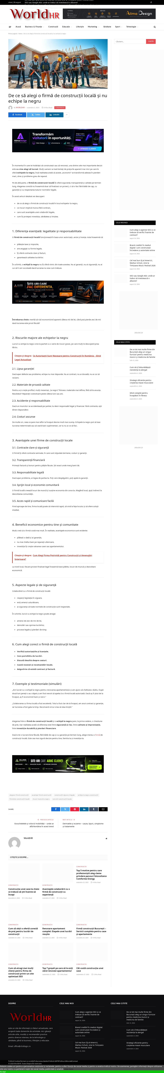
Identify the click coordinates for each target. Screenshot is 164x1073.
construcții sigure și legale (65, 795)
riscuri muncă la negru (41, 799)
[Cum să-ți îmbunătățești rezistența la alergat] (120, 370)
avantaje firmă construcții (41, 795)
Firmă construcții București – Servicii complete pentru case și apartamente (91, 931)
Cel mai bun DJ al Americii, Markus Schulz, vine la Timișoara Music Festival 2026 (142, 263)
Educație (66, 27)
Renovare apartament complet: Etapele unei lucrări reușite (57, 931)
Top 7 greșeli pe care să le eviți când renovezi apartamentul (57, 969)
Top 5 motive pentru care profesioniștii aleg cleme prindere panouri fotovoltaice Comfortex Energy (91, 874)
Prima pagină (12, 33)
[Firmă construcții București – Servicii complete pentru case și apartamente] (92, 912)
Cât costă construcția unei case (89, 969)
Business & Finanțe (33, 27)
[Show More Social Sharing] (66, 114)
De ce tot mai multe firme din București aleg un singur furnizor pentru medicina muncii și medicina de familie (142, 353)
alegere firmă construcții (19, 795)
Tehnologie (131, 27)
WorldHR (20, 107)
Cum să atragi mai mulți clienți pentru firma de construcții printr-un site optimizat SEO (21, 972)
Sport (117, 27)
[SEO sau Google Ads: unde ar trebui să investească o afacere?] (120, 278)
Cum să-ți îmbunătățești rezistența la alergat (140, 368)
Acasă (18, 27)
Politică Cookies (14, 1061)
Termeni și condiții (27, 1061)
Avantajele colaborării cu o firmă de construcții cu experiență (56, 892)
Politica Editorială (65, 1061)
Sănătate (107, 27)
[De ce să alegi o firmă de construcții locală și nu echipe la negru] (58, 64)
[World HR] (34, 14)
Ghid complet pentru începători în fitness (139, 394)
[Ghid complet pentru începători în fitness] (120, 396)
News (20, 33)
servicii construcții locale (62, 799)
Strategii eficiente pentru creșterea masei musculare (141, 381)
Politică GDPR (54, 1061)
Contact (75, 1061)
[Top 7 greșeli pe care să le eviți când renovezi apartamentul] (58, 952)
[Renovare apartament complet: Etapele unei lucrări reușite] (58, 912)
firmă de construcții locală (19, 799)
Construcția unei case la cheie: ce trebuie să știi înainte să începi (23, 892)
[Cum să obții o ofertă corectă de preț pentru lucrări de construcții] (24, 912)
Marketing (92, 27)
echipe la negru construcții (88, 795)
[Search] (154, 27)
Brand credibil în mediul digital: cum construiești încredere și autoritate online (142, 248)
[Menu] (10, 27)
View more (68, 1069)
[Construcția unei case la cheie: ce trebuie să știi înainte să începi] (24, 873)
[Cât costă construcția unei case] (92, 952)
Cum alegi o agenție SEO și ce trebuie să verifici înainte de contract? (142, 232)
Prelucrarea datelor (41, 1061)
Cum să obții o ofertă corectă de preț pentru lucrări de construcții (23, 931)
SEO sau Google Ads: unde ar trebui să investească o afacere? (51, 2)
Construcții (53, 27)
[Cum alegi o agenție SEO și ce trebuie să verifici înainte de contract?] (120, 232)
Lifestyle (80, 27)
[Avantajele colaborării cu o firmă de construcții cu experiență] (58, 873)
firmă (97, 735)
